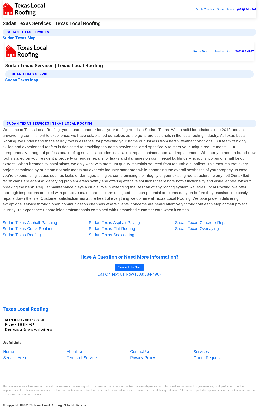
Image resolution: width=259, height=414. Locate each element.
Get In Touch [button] (204, 9)
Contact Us (140, 351)
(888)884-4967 (246, 9)
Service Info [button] (224, 9)
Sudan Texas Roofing (22, 235)
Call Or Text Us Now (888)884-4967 (129, 274)
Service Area (14, 357)
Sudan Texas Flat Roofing (112, 228)
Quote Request (207, 357)
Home (8, 351)
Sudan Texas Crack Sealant (27, 228)
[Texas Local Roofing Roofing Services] (24, 9)
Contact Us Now (129, 267)
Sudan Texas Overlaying (197, 228)
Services (201, 351)
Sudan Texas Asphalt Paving (114, 222)
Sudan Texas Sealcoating (111, 235)
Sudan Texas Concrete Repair (202, 222)
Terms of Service (82, 357)
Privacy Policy (142, 357)
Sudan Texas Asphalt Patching (30, 222)
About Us (75, 351)
